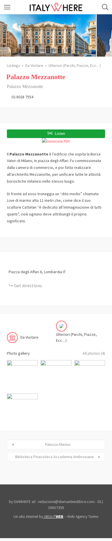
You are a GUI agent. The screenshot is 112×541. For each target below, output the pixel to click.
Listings (13, 65)
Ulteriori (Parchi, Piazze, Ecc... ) (75, 65)
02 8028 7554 (22, 96)
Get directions (28, 285)
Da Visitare (34, 65)
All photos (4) (94, 353)
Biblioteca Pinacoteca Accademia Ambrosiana (54, 456)
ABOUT (53, 516)
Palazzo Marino (58, 444)
